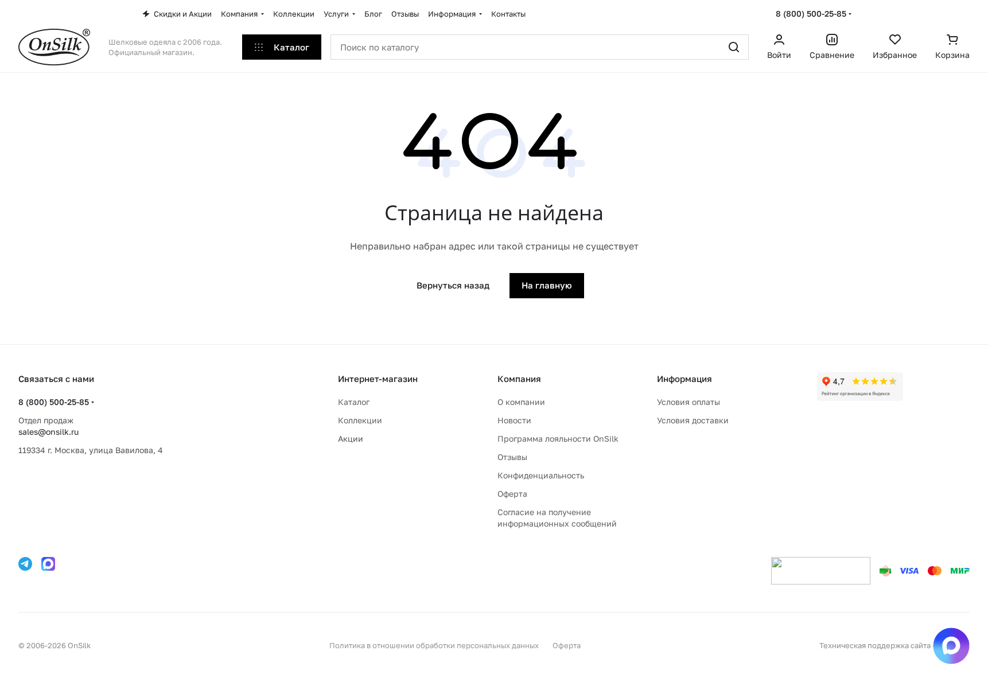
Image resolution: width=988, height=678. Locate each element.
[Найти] (733, 47)
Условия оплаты (688, 402)
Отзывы (512, 457)
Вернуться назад (453, 285)
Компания (519, 378)
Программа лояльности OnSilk (558, 438)
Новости (514, 420)
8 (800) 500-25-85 (811, 13)
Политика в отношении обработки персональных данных (434, 645)
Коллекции (360, 420)
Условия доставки (693, 420)
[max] (48, 564)
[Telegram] (25, 564)
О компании (521, 402)
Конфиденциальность (540, 475)
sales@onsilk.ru (48, 432)
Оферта (512, 493)
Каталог (353, 402)
